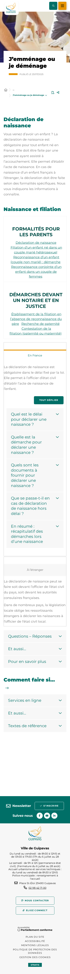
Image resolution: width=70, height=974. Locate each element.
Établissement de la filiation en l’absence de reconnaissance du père (36, 319)
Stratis (35, 965)
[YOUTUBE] (47, 815)
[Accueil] (5, 90)
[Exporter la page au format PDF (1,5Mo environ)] (52, 92)
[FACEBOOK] (39, 815)
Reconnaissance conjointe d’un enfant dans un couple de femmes (36, 272)
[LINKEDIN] (54, 815)
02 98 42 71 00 (37, 887)
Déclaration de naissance (36, 243)
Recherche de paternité (40, 324)
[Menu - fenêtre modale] (62, 6)
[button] (53, 6)
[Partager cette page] (57, 92)
